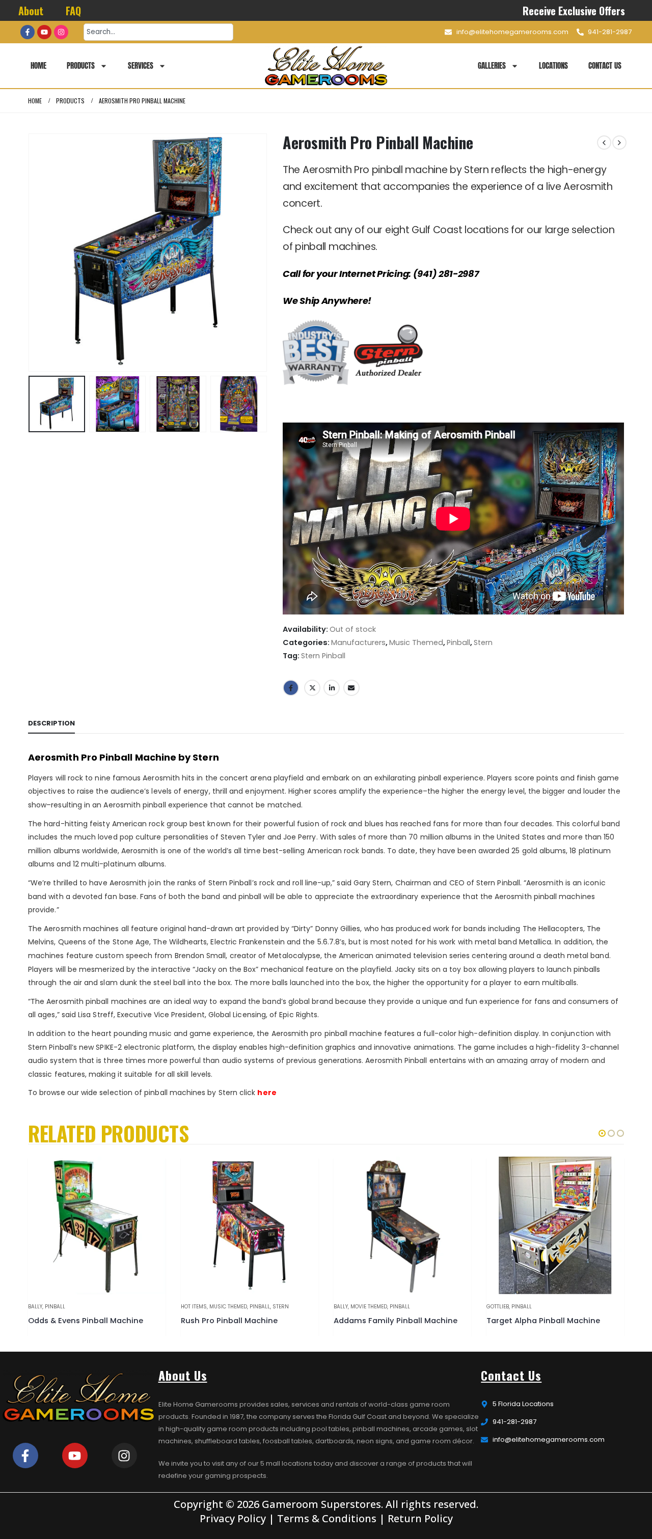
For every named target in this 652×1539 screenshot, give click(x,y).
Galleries (492, 65)
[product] (97, 1225)
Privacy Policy (233, 1518)
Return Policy (420, 1518)
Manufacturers (358, 642)
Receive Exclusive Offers (574, 10)
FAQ (73, 10)
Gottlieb (497, 1306)
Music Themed (416, 642)
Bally (35, 1306)
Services (140, 65)
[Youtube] (44, 32)
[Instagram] (61, 32)
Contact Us (604, 65)
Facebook (291, 688)
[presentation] (30, 252)
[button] (602, 1133)
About (30, 10)
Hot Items (194, 1306)
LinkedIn (331, 688)
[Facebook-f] (27, 32)
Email (351, 688)
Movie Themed (368, 1306)
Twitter (312, 688)
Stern (483, 642)
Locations (553, 65)
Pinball (458, 642)
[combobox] (158, 32)
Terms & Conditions (326, 1518)
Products (81, 65)
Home (38, 65)
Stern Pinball (323, 656)
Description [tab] (51, 723)
